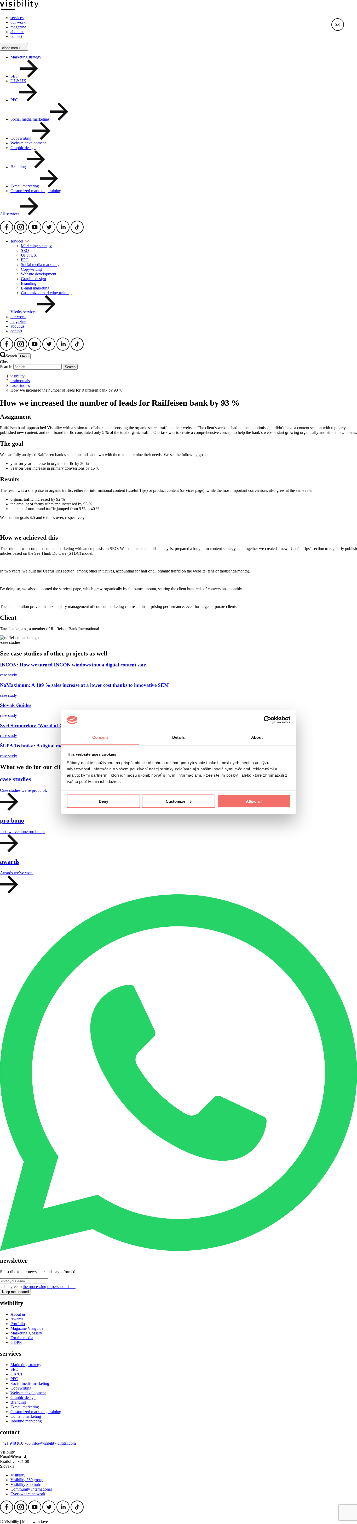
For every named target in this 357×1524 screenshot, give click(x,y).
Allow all (254, 801)
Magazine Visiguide (26, 1328)
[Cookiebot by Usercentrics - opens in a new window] (267, 720)
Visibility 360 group (26, 1480)
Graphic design (23, 147)
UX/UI (16, 1374)
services (17, 17)
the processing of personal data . (49, 1286)
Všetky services (23, 312)
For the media (21, 1338)
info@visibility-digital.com (54, 1443)
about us (17, 31)
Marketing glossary (26, 1333)
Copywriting (31, 269)
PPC (24, 260)
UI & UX (18, 81)
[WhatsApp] (178, 1249)
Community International (31, 1489)
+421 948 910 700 (16, 1443)
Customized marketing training (35, 190)
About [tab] (257, 737)
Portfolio (17, 1323)
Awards (16, 1319)
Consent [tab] (100, 737)
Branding (28, 283)
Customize (175, 801)
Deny (103, 801)
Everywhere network (27, 1494)
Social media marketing (40, 264)
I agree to (41, 1286)
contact (16, 36)
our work (18, 22)
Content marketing (25, 1416)
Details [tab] (178, 737)
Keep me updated (15, 1292)
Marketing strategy (25, 57)
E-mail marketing (35, 288)
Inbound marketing (26, 1421)
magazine (18, 27)
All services (10, 214)
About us (18, 1314)
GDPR (16, 1342)
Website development (28, 143)
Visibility (17, 1475)
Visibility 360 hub (25, 1484)
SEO (25, 250)
